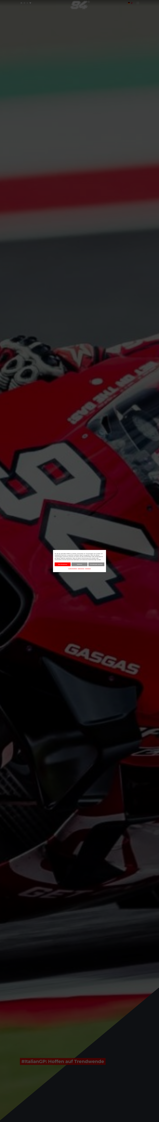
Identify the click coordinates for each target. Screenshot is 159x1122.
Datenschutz (81, 568)
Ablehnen (79, 564)
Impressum (88, 568)
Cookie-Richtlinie (72, 568)
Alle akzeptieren (62, 564)
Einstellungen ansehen (96, 564)
